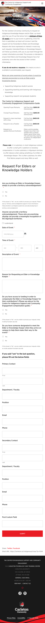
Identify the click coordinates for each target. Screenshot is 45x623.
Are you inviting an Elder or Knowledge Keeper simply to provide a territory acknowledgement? (21, 185)
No (6, 196)
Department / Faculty (11, 390)
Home (14, 13)
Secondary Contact (10, 440)
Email (4, 415)
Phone (4, 428)
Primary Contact (8, 364)
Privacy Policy (11, 618)
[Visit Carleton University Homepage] (22, 607)
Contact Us (26, 583)
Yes (6, 192)
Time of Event (8, 240)
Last (3, 385)
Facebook (16, 548)
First (3, 375)
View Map (17, 583)
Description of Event (11, 254)
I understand (8, 223)
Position (5, 402)
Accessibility (21, 618)
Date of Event (8, 228)
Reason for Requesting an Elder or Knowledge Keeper (21, 275)
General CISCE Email (22, 578)
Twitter (9, 548)
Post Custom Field (9, 517)
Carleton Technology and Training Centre (24, 566)
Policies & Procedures (25, 13)
